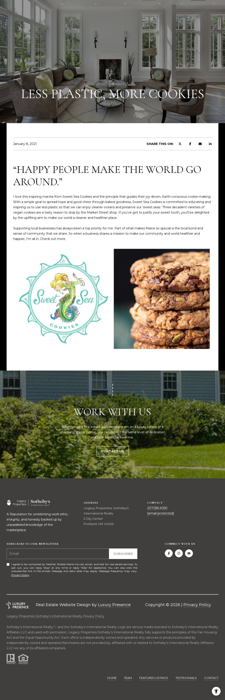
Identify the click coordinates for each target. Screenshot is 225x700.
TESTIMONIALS (186, 678)
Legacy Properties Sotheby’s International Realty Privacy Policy (55, 616)
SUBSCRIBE (123, 554)
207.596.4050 (157, 508)
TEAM (128, 678)
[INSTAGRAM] (179, 553)
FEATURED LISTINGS (153, 678)
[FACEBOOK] (169, 553)
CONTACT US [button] (112, 451)
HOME (111, 678)
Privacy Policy (20, 575)
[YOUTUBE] (189, 553)
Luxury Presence (114, 604)
